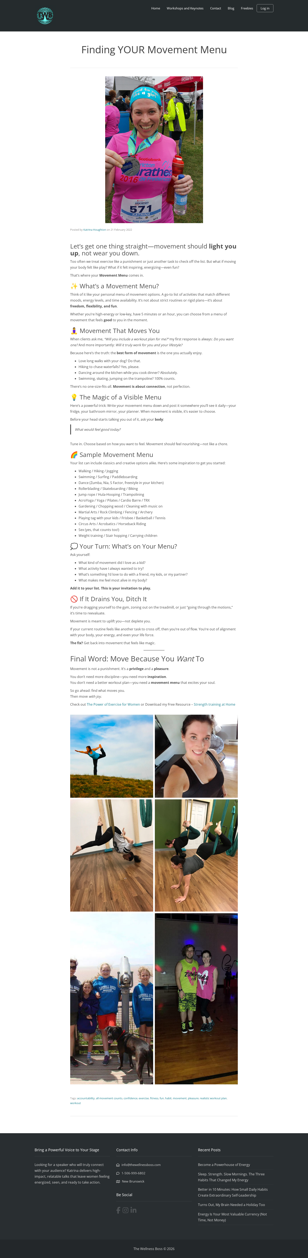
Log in (265, 8)
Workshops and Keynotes (185, 8)
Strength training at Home (214, 704)
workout (75, 1103)
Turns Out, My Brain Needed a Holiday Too (231, 1204)
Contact (215, 8)
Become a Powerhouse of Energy (224, 1164)
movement (180, 1098)
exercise (144, 1098)
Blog (231, 8)
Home (155, 8)
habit (168, 1098)
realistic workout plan (213, 1098)
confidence (130, 1098)
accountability (86, 1098)
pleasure (193, 1098)
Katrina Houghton (94, 230)
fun (162, 1098)
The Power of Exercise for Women (113, 704)
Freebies (247, 8)
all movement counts (109, 1098)
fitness (154, 1098)
